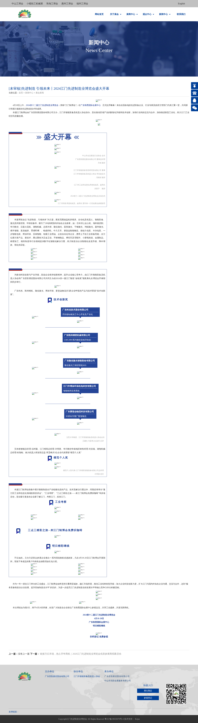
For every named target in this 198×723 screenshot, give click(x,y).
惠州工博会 (67, 3)
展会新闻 (40, 93)
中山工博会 (18, 3)
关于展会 (114, 14)
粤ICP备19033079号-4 (114, 719)
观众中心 (147, 14)
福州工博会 (82, 3)
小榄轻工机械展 (35, 3)
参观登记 (148, 698)
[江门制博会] (25, 13)
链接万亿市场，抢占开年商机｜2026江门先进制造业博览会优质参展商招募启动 (80, 654)
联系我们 (181, 14)
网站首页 (99, 14)
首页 (21, 93)
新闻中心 (163, 14)
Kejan (137, 719)
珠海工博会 (52, 3)
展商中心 (131, 14)
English (181, 3)
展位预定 (148, 691)
